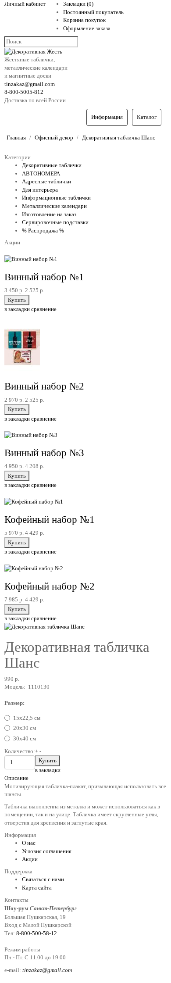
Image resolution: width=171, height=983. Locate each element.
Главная (16, 137)
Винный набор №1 (44, 277)
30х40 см (24, 738)
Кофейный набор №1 (49, 519)
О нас (29, 843)
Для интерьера (40, 189)
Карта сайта (37, 887)
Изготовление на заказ (49, 214)
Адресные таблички (46, 181)
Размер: (14, 703)
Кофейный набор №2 (49, 586)
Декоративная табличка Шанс (118, 137)
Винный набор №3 (44, 452)
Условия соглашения (46, 851)
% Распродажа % (43, 230)
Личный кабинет (25, 3)
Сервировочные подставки (55, 222)
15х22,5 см (26, 718)
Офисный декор (54, 137)
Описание (16, 778)
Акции (30, 859)
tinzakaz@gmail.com (29, 84)
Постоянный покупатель (93, 12)
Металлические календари (54, 206)
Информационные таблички (56, 197)
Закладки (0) (78, 3)
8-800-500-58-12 (36, 933)
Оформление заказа (86, 28)
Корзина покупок (84, 20)
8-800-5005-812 (23, 92)
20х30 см (24, 728)
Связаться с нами (43, 879)
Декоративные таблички (52, 165)
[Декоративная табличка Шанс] (44, 626)
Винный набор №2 (44, 386)
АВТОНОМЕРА (41, 173)
